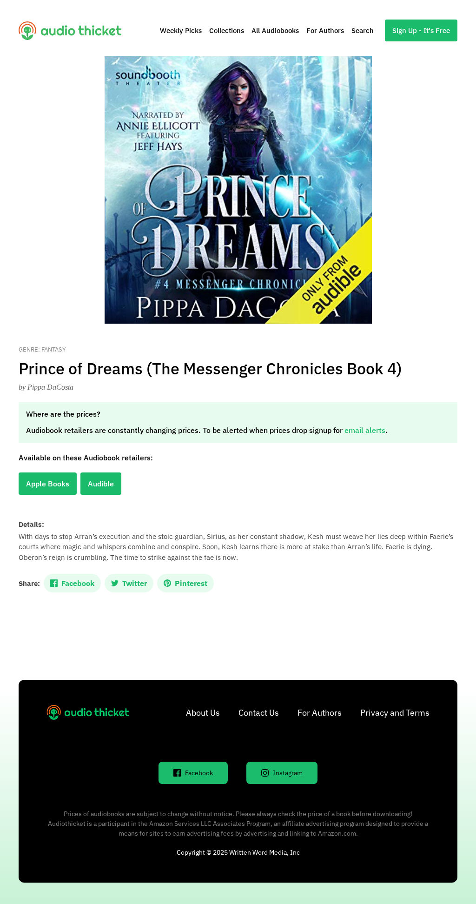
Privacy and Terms (395, 712)
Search (362, 30)
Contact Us (258, 712)
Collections (226, 30)
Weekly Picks (181, 30)
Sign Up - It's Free (421, 30)
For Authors (325, 30)
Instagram (288, 773)
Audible (101, 483)
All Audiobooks (275, 30)
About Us (203, 712)
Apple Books (47, 483)
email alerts (364, 430)
